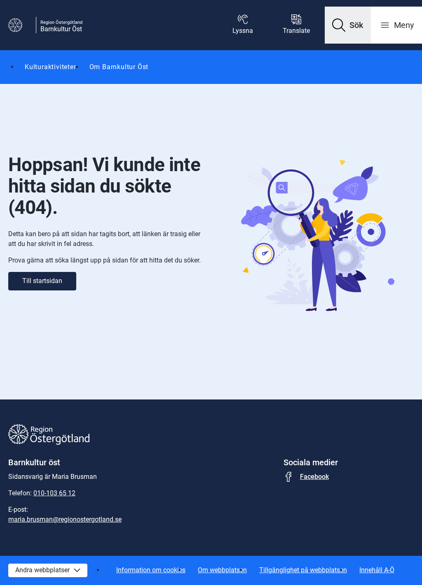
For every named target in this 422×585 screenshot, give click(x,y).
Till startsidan (42, 281)
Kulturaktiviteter (50, 67)
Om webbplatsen (222, 570)
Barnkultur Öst (61, 29)
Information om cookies (150, 570)
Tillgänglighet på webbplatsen (303, 570)
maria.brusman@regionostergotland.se (65, 519)
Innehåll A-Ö (376, 570)
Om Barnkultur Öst (119, 67)
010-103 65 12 (54, 493)
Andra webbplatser (42, 570)
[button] (348, 25)
